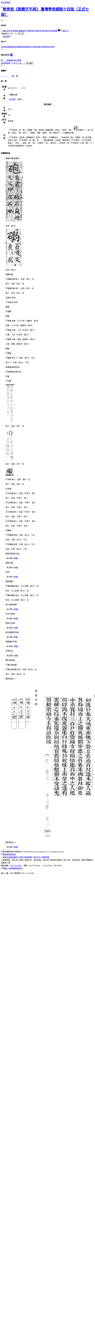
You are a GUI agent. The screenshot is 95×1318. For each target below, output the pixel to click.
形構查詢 (19, 47)
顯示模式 (46, 31)
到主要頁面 (5, 2)
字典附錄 (30, 31)
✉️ (23, 63)
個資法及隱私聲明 (10, 857)
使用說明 (38, 31)
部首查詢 (4, 47)
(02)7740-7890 (15, 866)
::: (1, 31)
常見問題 (14, 31)
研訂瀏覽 (17, 60)
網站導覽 (53, 31)
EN (67, 31)
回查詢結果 (5, 63)
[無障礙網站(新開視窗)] (11, 868)
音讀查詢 (27, 47)
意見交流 (37, 857)
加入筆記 (30, 63)
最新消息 (6, 31)
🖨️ (20, 63)
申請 (15, 558)
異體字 (11, 60)
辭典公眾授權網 (25, 857)
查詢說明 (6, 37)
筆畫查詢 (12, 47)
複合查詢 (41, 47)
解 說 (4, 60)
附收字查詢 (50, 47)
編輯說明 (22, 31)
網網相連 (45, 857)
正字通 (12, 99)
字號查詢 (34, 47)
